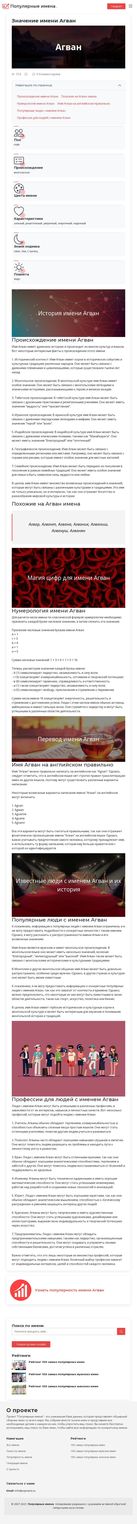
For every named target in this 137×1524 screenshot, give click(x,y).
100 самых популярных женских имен (93, 1457)
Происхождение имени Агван (37, 96)
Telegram (116, 6)
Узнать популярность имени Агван (69, 1290)
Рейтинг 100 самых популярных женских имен (63, 1386)
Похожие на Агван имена (79, 96)
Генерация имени (16, 1463)
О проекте (12, 1469)
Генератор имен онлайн (31, 1344)
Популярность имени (19, 1457)
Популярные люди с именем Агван (41, 111)
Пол (17, 140)
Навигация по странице (34, 85)
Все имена (12, 1445)
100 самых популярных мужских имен (93, 1451)
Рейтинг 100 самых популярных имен (57, 1362)
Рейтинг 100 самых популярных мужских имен (63, 1374)
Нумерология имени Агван (35, 103)
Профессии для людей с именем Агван (43, 118)
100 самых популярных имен (88, 1445)
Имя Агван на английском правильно (83, 103)
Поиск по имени (16, 1451)
